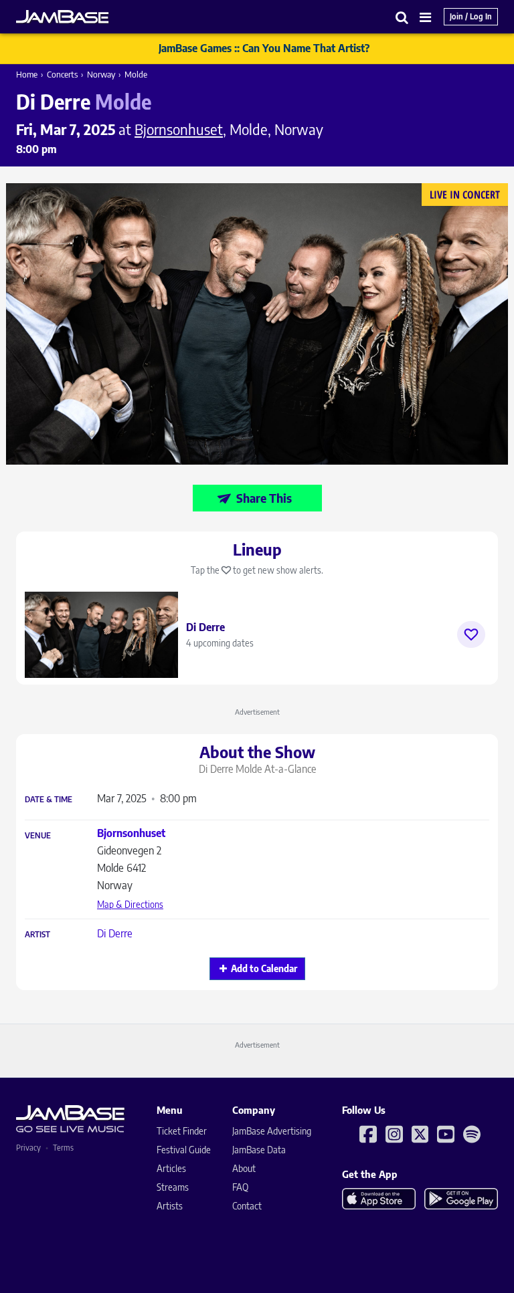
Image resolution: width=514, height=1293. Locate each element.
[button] (402, 17)
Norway (101, 74)
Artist (37, 935)
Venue (38, 836)
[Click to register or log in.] (471, 634)
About (244, 1168)
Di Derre (115, 933)
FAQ (240, 1187)
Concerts (62, 74)
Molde (135, 74)
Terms (63, 1148)
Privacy (28, 1148)
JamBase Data (259, 1149)
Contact (247, 1205)
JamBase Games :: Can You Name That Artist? (264, 48)
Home (26, 74)
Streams (173, 1187)
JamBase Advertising (271, 1131)
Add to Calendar (264, 968)
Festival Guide (184, 1149)
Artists (170, 1205)
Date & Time (48, 800)
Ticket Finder (182, 1131)
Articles (171, 1168)
